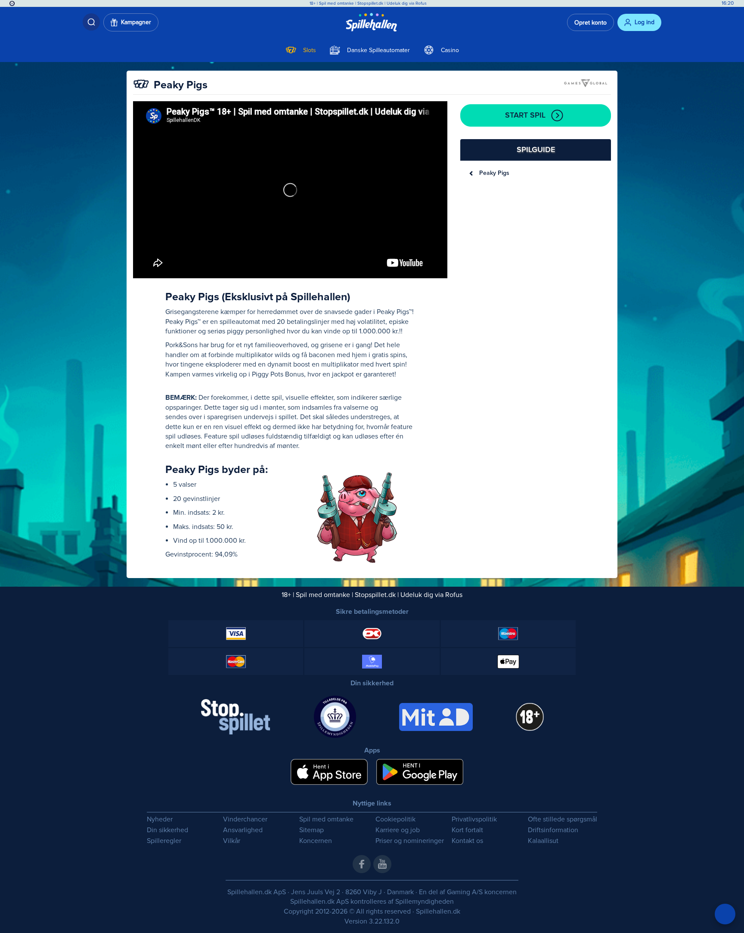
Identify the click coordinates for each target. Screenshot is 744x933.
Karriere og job (397, 830)
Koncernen (315, 841)
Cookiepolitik (395, 819)
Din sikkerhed (167, 830)
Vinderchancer (245, 819)
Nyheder (160, 819)
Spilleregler (164, 841)
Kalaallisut (543, 841)
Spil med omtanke (336, 3)
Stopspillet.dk (370, 3)
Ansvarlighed (243, 830)
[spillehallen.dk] (372, 22)
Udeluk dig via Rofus (407, 3)
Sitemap (311, 830)
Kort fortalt (467, 830)
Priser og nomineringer (409, 841)
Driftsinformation (553, 830)
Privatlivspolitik (474, 819)
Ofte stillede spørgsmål (562, 819)
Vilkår (231, 841)
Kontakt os (467, 841)
